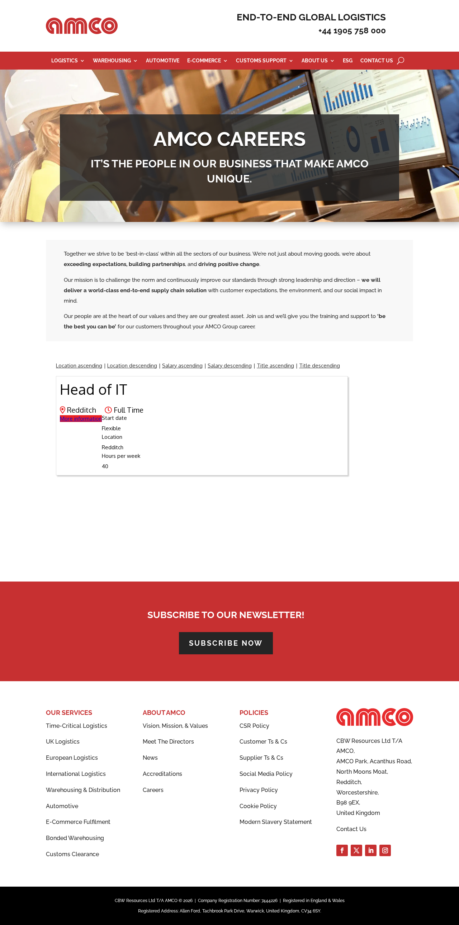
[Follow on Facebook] (342, 850)
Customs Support (261, 60)
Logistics (64, 60)
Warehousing (112, 60)
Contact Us (376, 60)
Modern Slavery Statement (276, 822)
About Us (315, 60)
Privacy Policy (259, 790)
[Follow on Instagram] (385, 850)
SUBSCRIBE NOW (226, 643)
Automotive (162, 60)
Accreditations (162, 773)
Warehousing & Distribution (83, 790)
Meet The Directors (168, 741)
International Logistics (76, 773)
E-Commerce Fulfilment (78, 822)
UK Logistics (63, 741)
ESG (347, 60)
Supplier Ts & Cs (261, 757)
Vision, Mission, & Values (175, 725)
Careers (153, 790)
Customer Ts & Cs (263, 741)
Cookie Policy (258, 806)
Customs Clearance (72, 854)
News (150, 757)
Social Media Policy (266, 773)
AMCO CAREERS (229, 139)
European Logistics (72, 757)
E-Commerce (204, 60)
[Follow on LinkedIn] (371, 850)
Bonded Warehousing (75, 838)
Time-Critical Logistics (76, 725)
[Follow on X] (356, 850)
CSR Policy (254, 725)
